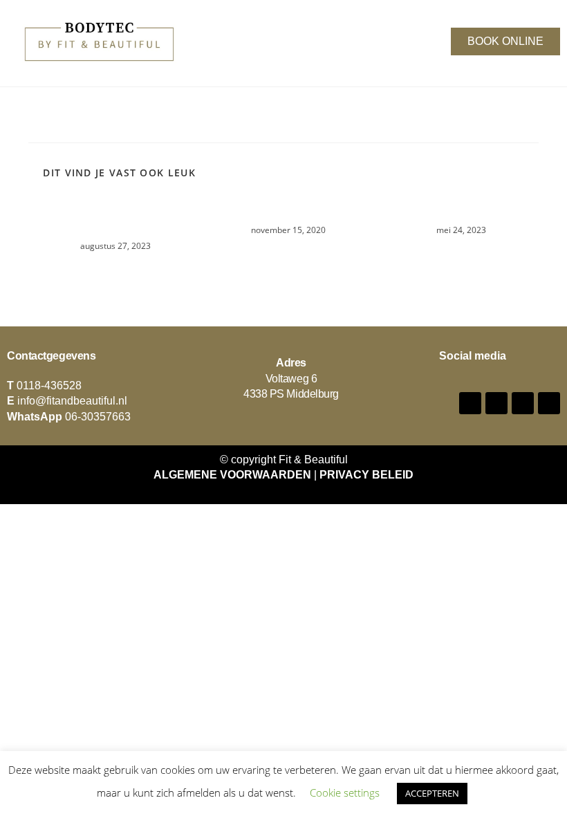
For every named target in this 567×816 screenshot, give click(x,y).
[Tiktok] (549, 403)
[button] (257, 39)
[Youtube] (523, 403)
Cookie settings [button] (345, 792)
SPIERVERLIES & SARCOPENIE (110, 218)
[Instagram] (496, 403)
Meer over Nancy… (283, 211)
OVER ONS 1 (456, 211)
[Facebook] (470, 403)
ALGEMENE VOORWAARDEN (232, 475)
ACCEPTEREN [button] (432, 793)
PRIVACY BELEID (366, 475)
